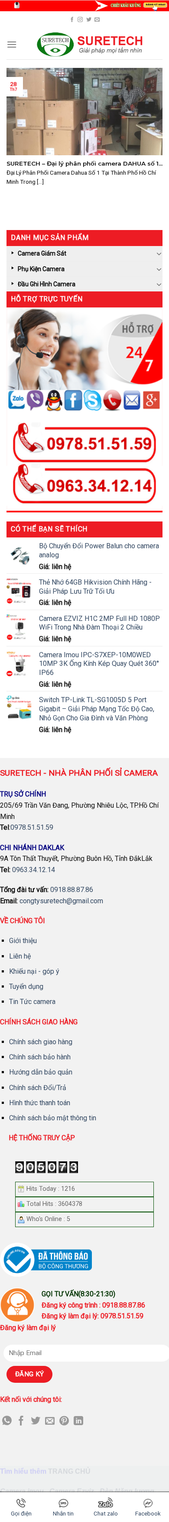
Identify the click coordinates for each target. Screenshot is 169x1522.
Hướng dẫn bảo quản (40, 1072)
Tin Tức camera (32, 1002)
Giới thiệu (23, 941)
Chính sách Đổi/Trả (37, 1088)
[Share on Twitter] (35, 1421)
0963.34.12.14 (33, 870)
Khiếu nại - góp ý (34, 971)
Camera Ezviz (71, 1491)
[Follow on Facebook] (72, 20)
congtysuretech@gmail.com (61, 901)
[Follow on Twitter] (88, 20)
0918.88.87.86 (71, 890)
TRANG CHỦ (69, 1471)
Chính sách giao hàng (40, 1042)
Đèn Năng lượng (127, 1491)
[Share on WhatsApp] (7, 1421)
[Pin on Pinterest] (64, 1421)
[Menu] (11, 44)
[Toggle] (159, 253)
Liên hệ (20, 956)
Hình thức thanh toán (39, 1103)
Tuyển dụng (26, 986)
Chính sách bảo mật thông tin (52, 1118)
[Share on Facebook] (21, 1421)
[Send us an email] (97, 20)
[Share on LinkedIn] (78, 1421)
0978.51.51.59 (31, 827)
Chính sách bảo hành (40, 1057)
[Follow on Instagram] (80, 20)
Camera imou (22, 1491)
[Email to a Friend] (50, 1421)
